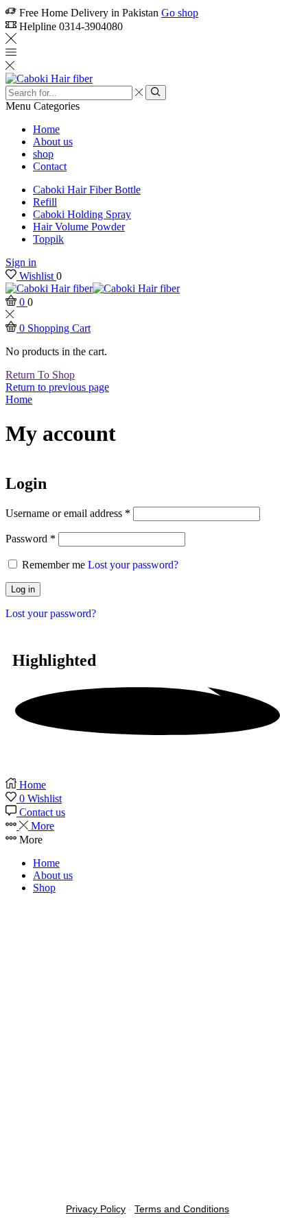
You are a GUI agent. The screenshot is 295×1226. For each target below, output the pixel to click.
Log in (23, 589)
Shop (44, 887)
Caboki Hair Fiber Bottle (87, 189)
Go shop (179, 13)
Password (30, 538)
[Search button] (155, 92)
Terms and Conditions (181, 1208)
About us (53, 141)
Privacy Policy (96, 1208)
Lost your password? (133, 564)
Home (46, 129)
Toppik (48, 239)
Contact (50, 166)
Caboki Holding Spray (82, 214)
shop (43, 154)
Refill (45, 202)
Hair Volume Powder (79, 226)
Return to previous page (57, 387)
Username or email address (67, 513)
